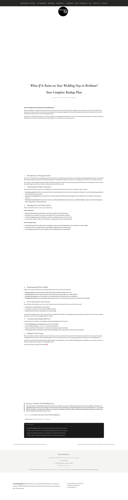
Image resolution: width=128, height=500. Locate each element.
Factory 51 (57, 97)
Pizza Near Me (72, 487)
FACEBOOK (51, 457)
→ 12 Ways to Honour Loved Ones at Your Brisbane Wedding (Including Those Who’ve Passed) (46, 430)
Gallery (104, 3)
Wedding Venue (49, 403)
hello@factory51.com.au (64, 465)
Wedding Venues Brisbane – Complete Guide (42, 419)
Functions (59, 3)
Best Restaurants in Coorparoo (32, 484)
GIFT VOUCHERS (75, 457)
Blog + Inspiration (81, 3)
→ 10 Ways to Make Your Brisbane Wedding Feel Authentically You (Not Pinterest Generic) (45, 435)
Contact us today (28, 414)
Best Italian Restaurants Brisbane (50, 486)
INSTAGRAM (59, 457)
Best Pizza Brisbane (18, 488)
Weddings (51, 3)
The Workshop (41, 3)
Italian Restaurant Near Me (75, 483)
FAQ (90, 3)
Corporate (69, 3)
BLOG (64, 457)
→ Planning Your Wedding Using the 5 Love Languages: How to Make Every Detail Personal (45, 433)
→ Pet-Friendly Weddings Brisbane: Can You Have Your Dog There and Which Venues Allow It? (46, 428)
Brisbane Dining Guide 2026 (32, 486)
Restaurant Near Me (73, 485)
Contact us (96, 3)
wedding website (43, 326)
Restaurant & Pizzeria (28, 3)
